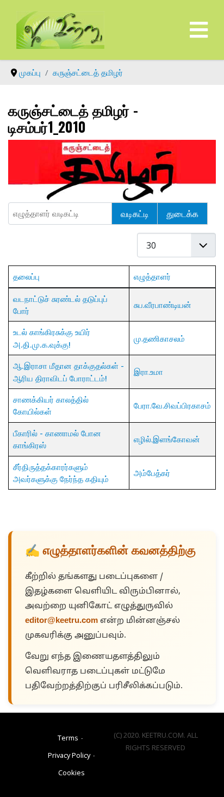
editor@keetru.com (61, 621)
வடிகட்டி (135, 213)
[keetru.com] (60, 28)
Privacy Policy (69, 755)
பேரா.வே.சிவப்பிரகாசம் (172, 405)
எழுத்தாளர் (152, 276)
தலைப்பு (26, 276)
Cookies (71, 772)
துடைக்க (182, 213)
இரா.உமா (148, 371)
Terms (68, 738)
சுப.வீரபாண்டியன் (162, 304)
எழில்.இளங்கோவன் (167, 439)
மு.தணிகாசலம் (159, 338)
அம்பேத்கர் (152, 472)
